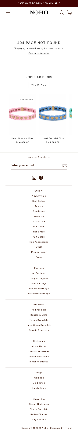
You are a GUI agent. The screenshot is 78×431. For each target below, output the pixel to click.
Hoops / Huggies (39, 278)
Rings (39, 372)
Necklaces (39, 341)
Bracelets (39, 304)
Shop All (39, 190)
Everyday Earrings (39, 288)
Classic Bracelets (39, 330)
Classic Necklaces (39, 351)
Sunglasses (39, 211)
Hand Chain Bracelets (39, 325)
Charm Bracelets (39, 409)
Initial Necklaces (39, 361)
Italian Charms (38, 414)
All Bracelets (39, 309)
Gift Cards (39, 236)
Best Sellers (38, 201)
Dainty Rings (39, 388)
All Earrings (38, 273)
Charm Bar (39, 399)
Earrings (39, 268)
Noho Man (39, 226)
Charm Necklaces (39, 404)
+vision (68, 428)
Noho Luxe (39, 221)
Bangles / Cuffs (38, 315)
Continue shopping (38, 53)
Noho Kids (38, 231)
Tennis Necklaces (39, 356)
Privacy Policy (39, 252)
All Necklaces (39, 346)
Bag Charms (39, 419)
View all (39, 85)
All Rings (39, 377)
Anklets (39, 206)
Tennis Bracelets (39, 320)
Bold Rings (39, 383)
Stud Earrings (39, 283)
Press (39, 257)
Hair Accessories (39, 242)
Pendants (39, 216)
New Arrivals (39, 196)
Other (39, 247)
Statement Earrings (39, 293)
